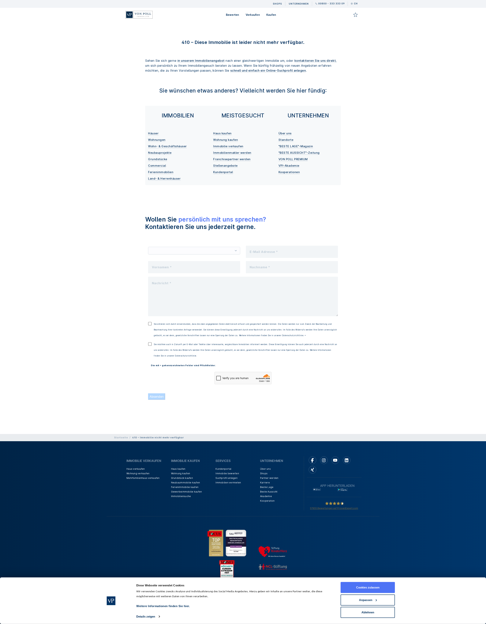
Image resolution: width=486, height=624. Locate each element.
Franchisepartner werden (232, 159)
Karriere (265, 482)
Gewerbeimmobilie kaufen (186, 491)
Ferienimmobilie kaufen (185, 487)
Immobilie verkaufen (228, 146)
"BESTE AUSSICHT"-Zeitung (299, 152)
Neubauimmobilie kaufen (185, 482)
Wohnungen (157, 140)
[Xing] (312, 470)
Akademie (266, 496)
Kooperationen (289, 172)
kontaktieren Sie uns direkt (315, 61)
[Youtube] (335, 460)
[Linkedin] (346, 460)
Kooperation (267, 500)
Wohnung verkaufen (137, 473)
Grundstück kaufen (182, 478)
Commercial (157, 165)
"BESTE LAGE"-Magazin (296, 146)
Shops (263, 473)
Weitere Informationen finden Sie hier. (163, 606)
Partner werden (269, 478)
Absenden (157, 396)
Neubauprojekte (159, 152)
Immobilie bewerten (227, 473)
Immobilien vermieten (228, 482)
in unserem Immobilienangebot (201, 61)
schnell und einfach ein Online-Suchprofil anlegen (268, 70)
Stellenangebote (225, 165)
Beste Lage (267, 487)
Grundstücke (157, 159)
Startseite (121, 437)
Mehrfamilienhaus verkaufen (143, 478)
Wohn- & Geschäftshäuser (167, 146)
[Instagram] (324, 460)
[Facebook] (312, 460)
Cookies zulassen (367, 587)
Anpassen (365, 599)
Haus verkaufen (135, 468)
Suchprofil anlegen (226, 478)
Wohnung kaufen (225, 140)
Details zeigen (145, 616)
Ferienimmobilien (160, 172)
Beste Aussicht (269, 491)
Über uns (285, 133)
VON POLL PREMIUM (293, 159)
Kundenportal (223, 172)
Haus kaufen (222, 133)
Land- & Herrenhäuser (164, 178)
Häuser (153, 133)
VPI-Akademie (289, 165)
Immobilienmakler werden (232, 152)
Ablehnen (367, 612)
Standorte (286, 140)
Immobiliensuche (181, 496)
